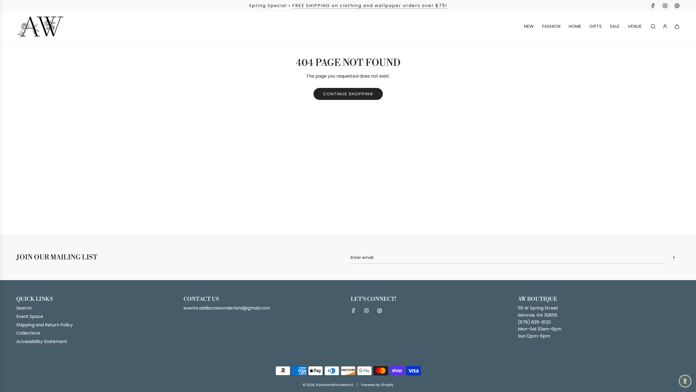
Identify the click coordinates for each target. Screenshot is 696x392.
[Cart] (677, 26)
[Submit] (674, 258)
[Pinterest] (677, 5)
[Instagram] (665, 5)
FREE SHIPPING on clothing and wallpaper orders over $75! (369, 5)
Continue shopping (348, 94)
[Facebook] (653, 5)
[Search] (653, 26)
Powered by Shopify (377, 384)
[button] (685, 381)
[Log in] (665, 26)
